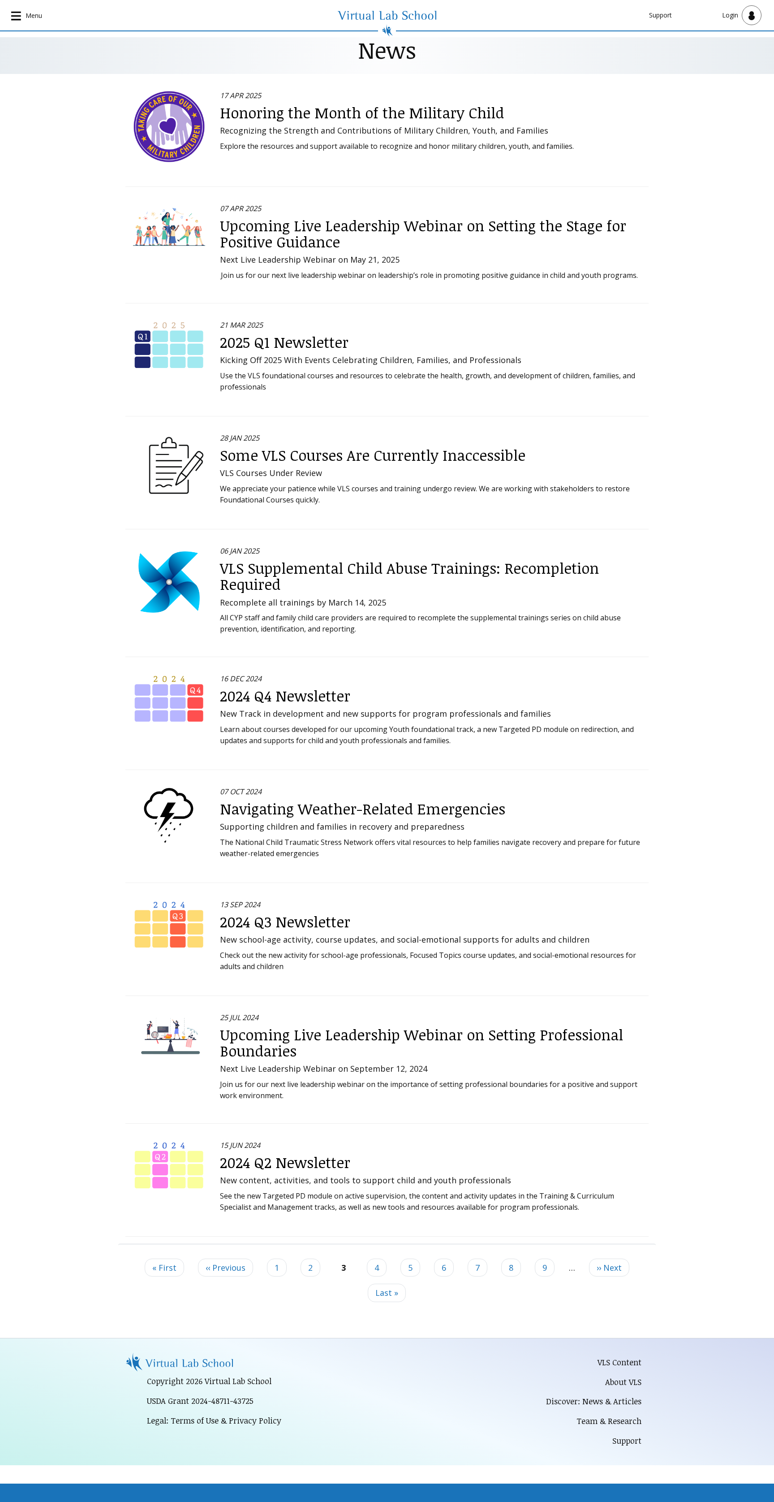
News (387, 49)
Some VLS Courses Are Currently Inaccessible (372, 455)
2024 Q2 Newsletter (285, 1162)
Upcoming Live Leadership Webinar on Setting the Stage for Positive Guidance (423, 234)
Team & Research (608, 1420)
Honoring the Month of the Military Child (362, 113)
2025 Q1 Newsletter (284, 342)
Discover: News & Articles (593, 1401)
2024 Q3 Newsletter (285, 922)
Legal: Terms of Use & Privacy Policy (214, 1420)
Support (660, 15)
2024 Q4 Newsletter (285, 696)
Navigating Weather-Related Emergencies (362, 809)
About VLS (623, 1381)
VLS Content (619, 1362)
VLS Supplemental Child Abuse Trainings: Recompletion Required (409, 576)
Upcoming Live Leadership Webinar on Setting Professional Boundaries (421, 1043)
